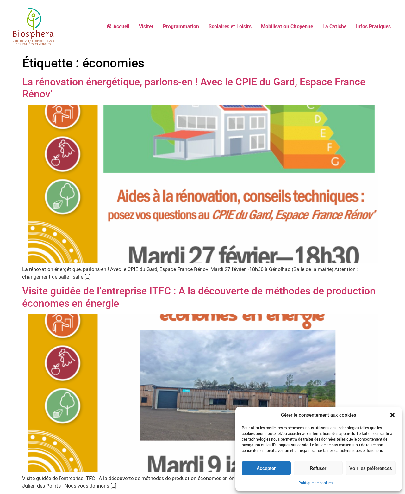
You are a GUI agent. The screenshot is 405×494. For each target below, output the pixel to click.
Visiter (146, 26)
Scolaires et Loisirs (230, 26)
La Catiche (334, 26)
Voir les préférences (370, 468)
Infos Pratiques (373, 26)
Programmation (181, 26)
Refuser (318, 468)
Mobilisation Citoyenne (287, 26)
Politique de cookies (315, 482)
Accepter (266, 468)
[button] (392, 415)
